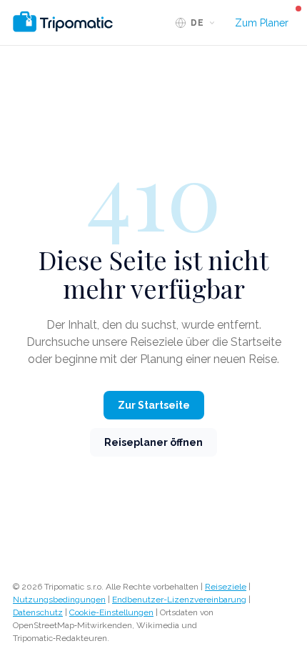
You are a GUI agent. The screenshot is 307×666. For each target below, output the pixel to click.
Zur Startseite (154, 405)
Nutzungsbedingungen (59, 600)
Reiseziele (225, 587)
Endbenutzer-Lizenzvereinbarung (179, 600)
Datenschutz (38, 612)
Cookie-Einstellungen (111, 612)
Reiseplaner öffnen (153, 442)
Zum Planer (261, 23)
